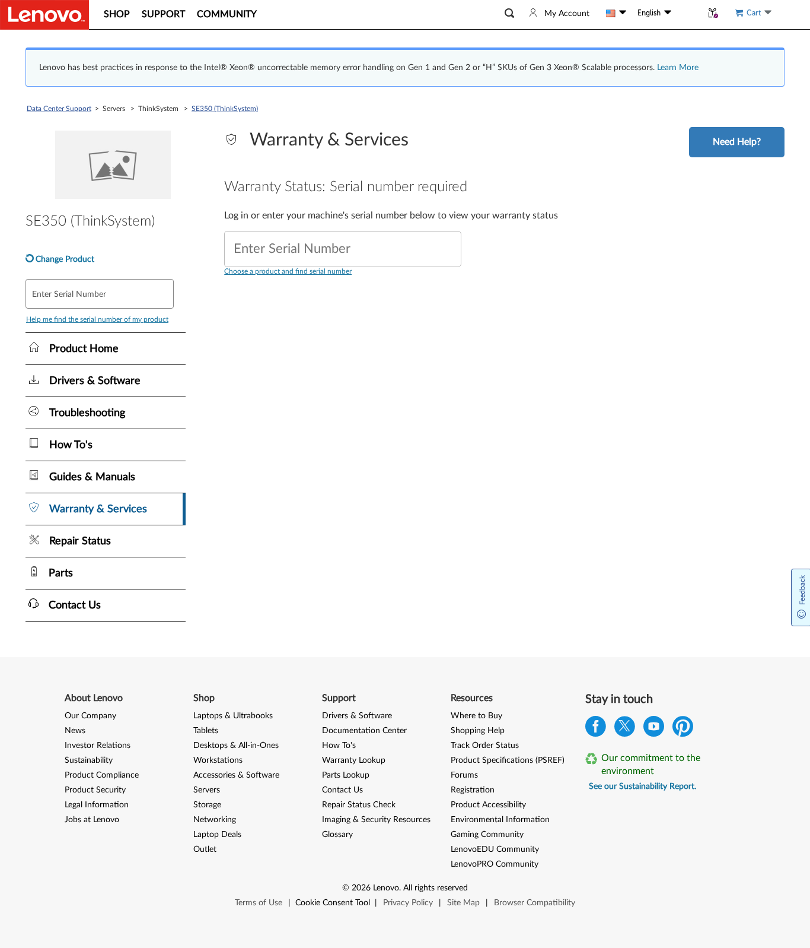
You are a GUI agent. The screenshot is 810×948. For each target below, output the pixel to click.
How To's (339, 745)
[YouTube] (653, 729)
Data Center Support (59, 108)
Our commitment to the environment (650, 764)
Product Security (95, 790)
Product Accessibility (488, 805)
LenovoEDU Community (495, 849)
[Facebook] (595, 729)
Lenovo (386, 888)
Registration (473, 790)
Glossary (337, 834)
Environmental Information (500, 820)
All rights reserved (435, 888)
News (75, 731)
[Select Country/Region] (616, 13)
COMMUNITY (227, 14)
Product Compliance (102, 775)
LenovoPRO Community (494, 864)
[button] (509, 13)
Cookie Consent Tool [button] (332, 903)
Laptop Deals (217, 834)
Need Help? (737, 142)
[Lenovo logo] (44, 15)
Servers (206, 790)
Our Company (90, 716)
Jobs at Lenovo (92, 820)
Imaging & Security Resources (376, 820)
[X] (624, 729)
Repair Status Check (359, 805)
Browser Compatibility (534, 903)
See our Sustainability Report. (642, 786)
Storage (207, 805)
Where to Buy (476, 716)
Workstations (218, 760)
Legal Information (97, 805)
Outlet (204, 849)
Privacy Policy (408, 903)
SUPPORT (163, 14)
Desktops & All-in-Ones (236, 745)
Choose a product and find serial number (288, 271)
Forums (464, 775)
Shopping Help (478, 731)
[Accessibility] (687, 13)
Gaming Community (487, 834)
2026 (361, 888)
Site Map (463, 903)
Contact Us (342, 790)
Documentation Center (364, 731)
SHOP (117, 14)
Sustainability (89, 760)
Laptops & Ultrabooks (233, 716)
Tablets (205, 731)
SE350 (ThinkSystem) (225, 108)
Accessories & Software (236, 775)
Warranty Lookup (353, 760)
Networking (214, 820)
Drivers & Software (357, 716)
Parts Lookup (345, 775)
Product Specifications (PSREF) (508, 760)
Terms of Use (258, 903)
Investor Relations (97, 745)
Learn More (678, 68)
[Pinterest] (682, 729)
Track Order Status (485, 745)
